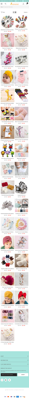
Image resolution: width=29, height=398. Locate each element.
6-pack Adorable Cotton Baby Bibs (7, 342)
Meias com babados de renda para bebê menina (21, 269)
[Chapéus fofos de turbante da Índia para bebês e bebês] (7, 297)
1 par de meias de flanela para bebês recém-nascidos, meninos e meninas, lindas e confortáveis (21, 66)
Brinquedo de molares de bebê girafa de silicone (7, 103)
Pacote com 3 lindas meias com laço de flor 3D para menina (21, 232)
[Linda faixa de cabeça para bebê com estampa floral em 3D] (21, 242)
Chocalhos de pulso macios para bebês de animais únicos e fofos (7, 158)
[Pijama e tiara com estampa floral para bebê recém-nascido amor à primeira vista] (21, 77)
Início (2, 7)
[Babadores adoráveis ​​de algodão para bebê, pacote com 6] (21, 40)
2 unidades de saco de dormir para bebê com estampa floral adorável (21, 324)
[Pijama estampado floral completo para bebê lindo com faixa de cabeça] (7, 58)
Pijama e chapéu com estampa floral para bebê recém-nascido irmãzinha (7, 48)
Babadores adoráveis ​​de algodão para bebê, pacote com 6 (21, 48)
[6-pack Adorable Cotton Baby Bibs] (7, 334)
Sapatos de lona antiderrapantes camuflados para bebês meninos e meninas (21, 195)
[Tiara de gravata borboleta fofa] (7, 187)
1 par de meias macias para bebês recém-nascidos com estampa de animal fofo (7, 122)
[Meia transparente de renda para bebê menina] (21, 113)
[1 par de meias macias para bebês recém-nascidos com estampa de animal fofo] (7, 113)
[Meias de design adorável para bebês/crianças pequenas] (7, 224)
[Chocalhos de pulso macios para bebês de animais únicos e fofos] (7, 150)
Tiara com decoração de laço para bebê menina (21, 103)
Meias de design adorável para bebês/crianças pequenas (7, 232)
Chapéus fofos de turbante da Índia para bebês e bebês (7, 305)
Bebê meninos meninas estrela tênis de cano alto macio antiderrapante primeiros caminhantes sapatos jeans (7, 30)
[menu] (1, 4)
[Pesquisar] (5, 4)
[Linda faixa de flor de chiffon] (7, 77)
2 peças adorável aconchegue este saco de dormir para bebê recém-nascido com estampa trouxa (7, 140)
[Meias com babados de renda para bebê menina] (21, 260)
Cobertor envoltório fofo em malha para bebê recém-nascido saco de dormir (21, 213)
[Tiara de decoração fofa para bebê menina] (7, 242)
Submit (23, 374)
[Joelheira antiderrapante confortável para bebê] (7, 169)
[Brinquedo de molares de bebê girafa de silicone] (7, 95)
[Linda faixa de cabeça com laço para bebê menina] (21, 297)
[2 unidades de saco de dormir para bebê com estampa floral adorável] (21, 316)
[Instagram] (5, 380)
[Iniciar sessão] (23, 4)
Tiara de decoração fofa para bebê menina (7, 250)
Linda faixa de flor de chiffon (7, 85)
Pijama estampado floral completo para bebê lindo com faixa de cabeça (7, 66)
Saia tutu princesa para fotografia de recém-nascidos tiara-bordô (7, 287)
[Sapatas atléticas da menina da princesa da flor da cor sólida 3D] (7, 260)
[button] (14, 12)
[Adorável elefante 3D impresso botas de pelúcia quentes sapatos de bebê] (7, 205)
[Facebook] (2, 380)
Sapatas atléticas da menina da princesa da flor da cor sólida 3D (7, 269)
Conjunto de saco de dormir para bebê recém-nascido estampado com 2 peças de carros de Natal (21, 287)
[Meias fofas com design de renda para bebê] (21, 169)
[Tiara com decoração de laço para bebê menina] (21, 95)
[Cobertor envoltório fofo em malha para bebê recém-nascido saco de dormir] (21, 205)
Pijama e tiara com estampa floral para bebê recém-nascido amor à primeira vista (21, 85)
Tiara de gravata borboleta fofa (7, 195)
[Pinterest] (9, 380)
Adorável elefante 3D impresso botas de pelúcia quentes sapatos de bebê (7, 213)
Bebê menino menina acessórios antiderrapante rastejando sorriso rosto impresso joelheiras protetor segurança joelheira (21, 158)
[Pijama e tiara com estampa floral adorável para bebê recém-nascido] (21, 131)
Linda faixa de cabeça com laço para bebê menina (21, 305)
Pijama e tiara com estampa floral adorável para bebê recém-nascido (21, 139)
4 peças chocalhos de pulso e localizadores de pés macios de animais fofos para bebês (21, 29)
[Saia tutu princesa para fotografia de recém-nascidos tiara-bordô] (7, 279)
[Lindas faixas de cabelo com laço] (7, 316)
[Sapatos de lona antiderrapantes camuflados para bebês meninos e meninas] (21, 187)
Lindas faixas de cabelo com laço (7, 324)
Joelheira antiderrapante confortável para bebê (7, 177)
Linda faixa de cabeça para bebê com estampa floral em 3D (21, 250)
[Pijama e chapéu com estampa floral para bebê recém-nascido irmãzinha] (7, 40)
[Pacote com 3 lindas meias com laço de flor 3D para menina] (21, 224)
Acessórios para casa (8, 7)
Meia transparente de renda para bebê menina (21, 122)
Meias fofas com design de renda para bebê (21, 177)
